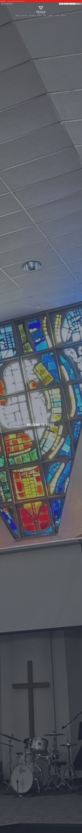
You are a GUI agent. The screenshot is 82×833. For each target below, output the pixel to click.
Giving (57, 15)
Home (17, 15)
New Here (63, 15)
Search (61, 3)
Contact (66, 3)
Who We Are (24, 15)
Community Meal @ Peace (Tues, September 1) (16, 1)
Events (40, 15)
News (45, 15)
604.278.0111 (72, 3)
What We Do (32, 15)
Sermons (50, 15)
